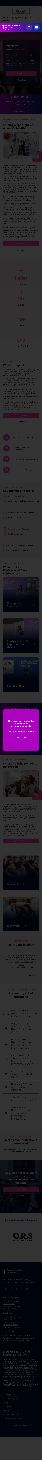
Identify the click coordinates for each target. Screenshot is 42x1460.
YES (17, 738)
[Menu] (37, 27)
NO (25, 738)
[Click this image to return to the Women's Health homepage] (11, 27)
